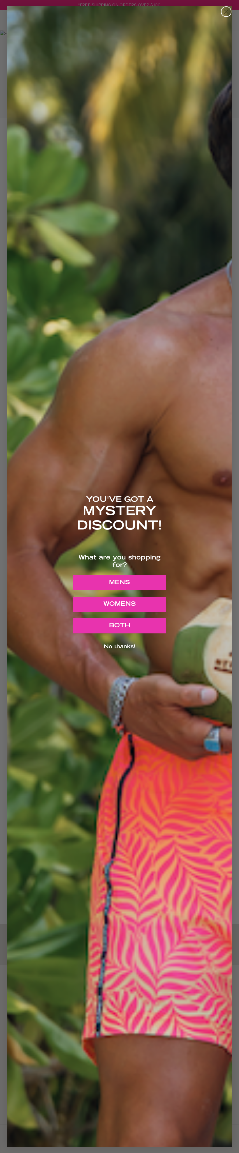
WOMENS (119, 604)
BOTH (119, 626)
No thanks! (120, 647)
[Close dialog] (226, 11)
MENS (119, 583)
